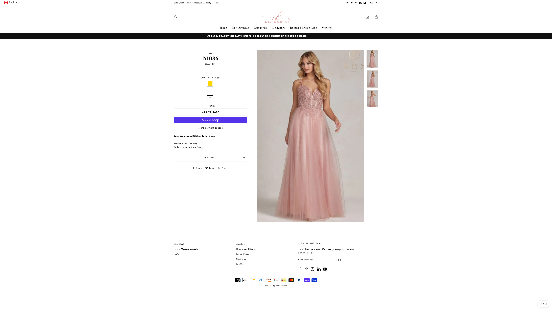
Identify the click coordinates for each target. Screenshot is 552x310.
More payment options (211, 127)
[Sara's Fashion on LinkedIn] (319, 269)
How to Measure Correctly (199, 2)
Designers (278, 28)
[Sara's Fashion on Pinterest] (306, 269)
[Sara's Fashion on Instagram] (312, 269)
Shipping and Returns (246, 248)
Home (223, 28)
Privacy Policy (242, 253)
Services (327, 28)
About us (240, 244)
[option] (276, 36)
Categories (260, 28)
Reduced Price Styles (303, 28)
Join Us (239, 263)
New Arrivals (240, 28)
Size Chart (179, 2)
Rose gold (210, 84)
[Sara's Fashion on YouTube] (325, 269)
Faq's (217, 2)
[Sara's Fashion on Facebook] (300, 269)
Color (211, 77)
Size (210, 92)
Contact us (241, 258)
